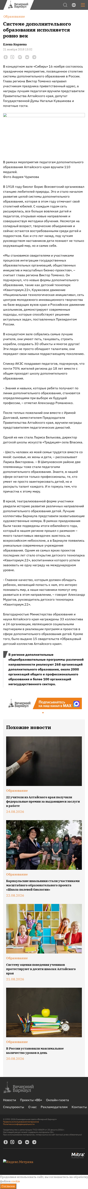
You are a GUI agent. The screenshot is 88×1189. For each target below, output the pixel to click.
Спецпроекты (13, 1107)
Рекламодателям (54, 1107)
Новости (9, 1100)
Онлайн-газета (57, 1100)
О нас (32, 1107)
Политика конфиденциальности (19, 1124)
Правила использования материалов (21, 1121)
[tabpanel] (44, 703)
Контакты (79, 1107)
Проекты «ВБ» (31, 1100)
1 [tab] (43, 712)
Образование (17, 790)
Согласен (8, 1186)
